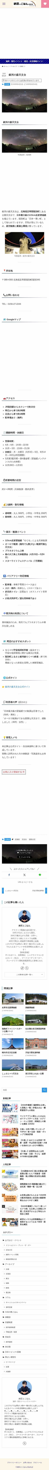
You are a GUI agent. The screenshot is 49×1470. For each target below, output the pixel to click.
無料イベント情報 (12, 1254)
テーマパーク (10, 1362)
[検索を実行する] (44, 1090)
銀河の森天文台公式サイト (17, 687)
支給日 (8, 1337)
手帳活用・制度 (11, 1332)
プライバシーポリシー (14, 1462)
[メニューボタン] (4, 4)
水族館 (8, 1371)
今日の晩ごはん (11, 1312)
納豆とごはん (24, 926)
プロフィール (37, 1462)
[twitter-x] (26, 968)
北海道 (7, 84)
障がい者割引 (10, 1357)
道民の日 (32, 839)
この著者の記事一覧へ (24, 974)
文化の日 (9, 1250)
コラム (8, 1297)
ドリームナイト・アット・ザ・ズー (18, 1245)
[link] (22, 968)
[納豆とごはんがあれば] (24, 4)
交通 (7, 1367)
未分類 (8, 1347)
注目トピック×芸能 (13, 1352)
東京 (7, 1278)
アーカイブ (9, 1264)
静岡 (7, 1288)
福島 (7, 1283)
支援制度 (8, 1322)
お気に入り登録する (12, 772)
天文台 (24, 839)
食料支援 (9, 1307)
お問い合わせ (27, 1462)
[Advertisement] (24, 33)
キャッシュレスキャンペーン (16, 1302)
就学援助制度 (10, 1327)
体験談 (8, 1317)
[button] (9, 875)
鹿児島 (8, 1292)
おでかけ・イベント (13, 1240)
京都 (7, 1269)
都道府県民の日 (11, 1259)
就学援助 (9, 1342)
